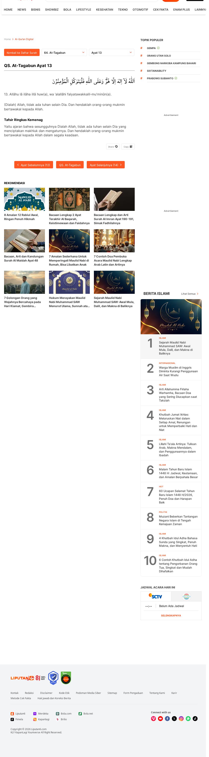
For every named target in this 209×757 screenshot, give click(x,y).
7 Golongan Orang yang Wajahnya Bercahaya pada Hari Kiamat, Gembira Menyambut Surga (22, 302)
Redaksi (29, 693)
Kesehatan (104, 9)
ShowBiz (52, 9)
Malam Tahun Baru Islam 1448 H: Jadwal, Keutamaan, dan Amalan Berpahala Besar (178, 473)
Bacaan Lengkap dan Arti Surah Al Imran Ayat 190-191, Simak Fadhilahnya (114, 219)
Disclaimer (46, 693)
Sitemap (112, 693)
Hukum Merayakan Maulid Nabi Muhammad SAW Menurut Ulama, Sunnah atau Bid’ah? (69, 302)
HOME (8, 9)
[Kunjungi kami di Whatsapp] (188, 718)
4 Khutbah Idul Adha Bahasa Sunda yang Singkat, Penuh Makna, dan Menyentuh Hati (178, 541)
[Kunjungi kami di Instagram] (181, 718)
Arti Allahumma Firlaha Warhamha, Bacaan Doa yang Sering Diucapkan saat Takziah (178, 394)
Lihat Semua (188, 293)
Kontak (14, 693)
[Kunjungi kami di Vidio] (153, 718)
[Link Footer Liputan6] (28, 678)
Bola (67, 9)
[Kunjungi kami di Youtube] (160, 718)
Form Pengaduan (133, 693)
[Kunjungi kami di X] (174, 718)
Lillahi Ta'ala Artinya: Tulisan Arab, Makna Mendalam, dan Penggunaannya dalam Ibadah (177, 449)
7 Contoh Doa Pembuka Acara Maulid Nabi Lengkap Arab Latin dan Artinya (113, 260)
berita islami (156, 293)
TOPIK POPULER (151, 40)
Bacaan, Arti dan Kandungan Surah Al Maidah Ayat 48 (24, 258)
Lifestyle (83, 9)
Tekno (123, 9)
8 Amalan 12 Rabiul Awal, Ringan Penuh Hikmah (21, 217)
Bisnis (35, 9)
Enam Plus (181, 9)
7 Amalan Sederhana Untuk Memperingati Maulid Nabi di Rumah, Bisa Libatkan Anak (69, 260)
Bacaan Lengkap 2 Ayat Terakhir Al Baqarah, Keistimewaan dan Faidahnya (69, 219)
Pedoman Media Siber (88, 693)
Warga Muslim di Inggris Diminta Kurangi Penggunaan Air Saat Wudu (178, 371)
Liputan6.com (39, 729)
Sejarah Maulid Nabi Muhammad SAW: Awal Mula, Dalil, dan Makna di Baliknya (114, 302)
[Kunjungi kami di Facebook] (167, 718)
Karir (174, 693)
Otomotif (140, 9)
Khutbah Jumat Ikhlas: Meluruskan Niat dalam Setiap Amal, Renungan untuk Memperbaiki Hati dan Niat (178, 422)
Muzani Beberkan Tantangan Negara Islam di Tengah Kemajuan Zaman (178, 520)
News (22, 9)
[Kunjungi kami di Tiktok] (195, 718)
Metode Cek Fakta (21, 698)
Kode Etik (64, 693)
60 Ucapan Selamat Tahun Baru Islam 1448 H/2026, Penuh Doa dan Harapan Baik (177, 496)
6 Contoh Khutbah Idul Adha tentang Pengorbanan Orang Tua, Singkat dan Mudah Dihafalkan (178, 565)
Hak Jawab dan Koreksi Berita (54, 698)
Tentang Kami (157, 693)
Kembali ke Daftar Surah (22, 52)
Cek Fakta (160, 9)
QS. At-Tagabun (70, 165)
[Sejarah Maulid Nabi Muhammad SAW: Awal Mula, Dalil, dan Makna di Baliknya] (171, 316)
